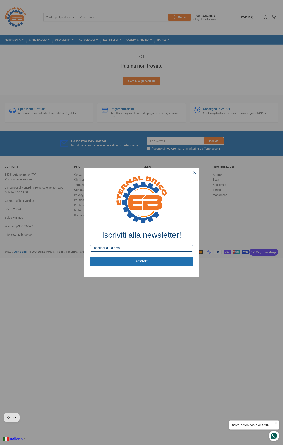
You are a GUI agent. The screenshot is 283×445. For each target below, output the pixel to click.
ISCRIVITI (141, 261)
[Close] (194, 173)
